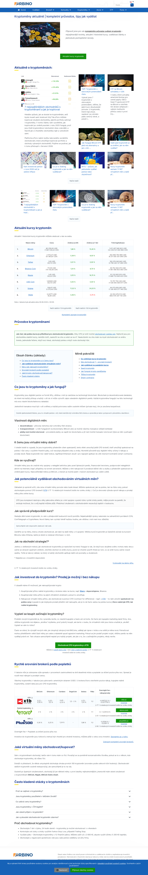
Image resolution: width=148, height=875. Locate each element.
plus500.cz (123, 721)
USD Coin (30, 282)
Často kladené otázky (31, 376)
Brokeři (49, 10)
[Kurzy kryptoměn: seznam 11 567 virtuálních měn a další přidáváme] (121, 160)
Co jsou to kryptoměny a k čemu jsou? (38, 360)
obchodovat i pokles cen (105, 334)
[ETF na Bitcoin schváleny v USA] (121, 82)
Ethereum (30, 256)
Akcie (99, 10)
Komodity (65, 10)
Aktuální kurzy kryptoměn (73, 56)
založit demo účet (60, 650)
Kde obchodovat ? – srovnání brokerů (96, 362)
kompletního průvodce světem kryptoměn (103, 31)
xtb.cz (123, 700)
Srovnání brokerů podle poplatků (35, 370)
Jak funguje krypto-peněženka (93, 371)
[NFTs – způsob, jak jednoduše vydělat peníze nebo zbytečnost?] (92, 160)
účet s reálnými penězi (79, 650)
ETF (111, 10)
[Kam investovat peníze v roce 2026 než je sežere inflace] (34, 160)
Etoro (82, 591)
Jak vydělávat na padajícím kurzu (95, 365)
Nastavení (63, 870)
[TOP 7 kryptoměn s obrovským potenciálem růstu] (92, 82)
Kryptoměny (83, 10)
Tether (30, 262)
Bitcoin (30, 249)
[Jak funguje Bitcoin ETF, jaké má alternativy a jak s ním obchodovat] (92, 136)
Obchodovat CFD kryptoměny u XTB (73, 645)
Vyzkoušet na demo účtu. (123, 563)
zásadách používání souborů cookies (112, 863)
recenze (124, 703)
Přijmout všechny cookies (82, 870)
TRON (30, 295)
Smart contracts (87, 378)
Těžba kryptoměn (88, 374)
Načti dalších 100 (87, 308)
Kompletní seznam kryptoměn (74, 315)
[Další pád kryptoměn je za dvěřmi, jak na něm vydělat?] (121, 136)
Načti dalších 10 (60, 308)
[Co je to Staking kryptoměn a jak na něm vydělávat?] (63, 160)
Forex (122, 10)
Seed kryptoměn (87, 368)
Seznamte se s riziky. (119, 737)
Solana (30, 288)
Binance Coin (30, 269)
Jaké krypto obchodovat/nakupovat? (37, 373)
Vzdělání (35, 10)
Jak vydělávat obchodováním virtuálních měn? (41, 364)
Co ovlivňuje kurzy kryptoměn (93, 359)
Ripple (30, 275)
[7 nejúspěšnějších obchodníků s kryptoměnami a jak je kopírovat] (48, 91)
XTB (45, 490)
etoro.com (124, 710)
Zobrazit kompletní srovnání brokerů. (118, 742)
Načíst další (74, 181)
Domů (23, 10)
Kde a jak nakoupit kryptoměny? (35, 367)
